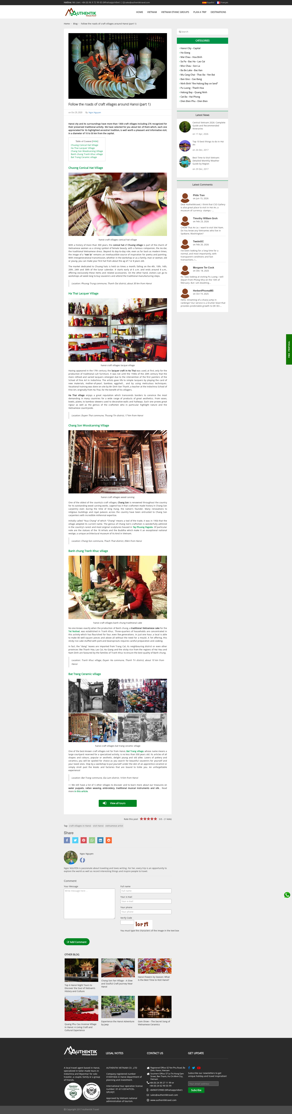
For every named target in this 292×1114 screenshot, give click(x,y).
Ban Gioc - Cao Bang (191, 79)
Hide (95, 141)
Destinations (218, 12)
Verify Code (126, 917)
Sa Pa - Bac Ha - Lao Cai (193, 61)
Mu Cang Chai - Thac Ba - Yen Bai (198, 74)
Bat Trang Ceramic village (84, 157)
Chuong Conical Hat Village (84, 145)
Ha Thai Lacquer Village (83, 148)
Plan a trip (199, 12)
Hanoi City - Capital (190, 48)
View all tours (117, 803)
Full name (125, 886)
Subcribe (196, 1090)
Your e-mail (126, 896)
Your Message (71, 886)
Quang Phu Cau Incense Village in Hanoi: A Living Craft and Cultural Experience (80, 1027)
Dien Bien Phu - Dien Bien (194, 101)
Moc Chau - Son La (190, 65)
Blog (75, 23)
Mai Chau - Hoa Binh (191, 56)
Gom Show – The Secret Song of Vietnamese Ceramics (154, 1023)
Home (139, 12)
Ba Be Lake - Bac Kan (191, 70)
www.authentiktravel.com (163, 1100)
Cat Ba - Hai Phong (190, 96)
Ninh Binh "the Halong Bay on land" (199, 83)
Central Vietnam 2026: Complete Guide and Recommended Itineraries (209, 125)
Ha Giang (185, 52)
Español (210, 2)
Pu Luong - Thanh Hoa (192, 87)
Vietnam (152, 12)
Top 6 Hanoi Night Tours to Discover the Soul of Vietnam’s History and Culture (80, 988)
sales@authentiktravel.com (137, 2)
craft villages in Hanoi (80, 825)
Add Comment (78, 942)
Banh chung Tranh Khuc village (87, 154)
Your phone (126, 907)
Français (224, 2)
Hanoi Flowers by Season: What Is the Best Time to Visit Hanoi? (154, 978)
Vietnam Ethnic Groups (175, 12)
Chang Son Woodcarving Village (87, 151)
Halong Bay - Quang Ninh (194, 92)
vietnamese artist (114, 825)
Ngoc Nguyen (95, 112)
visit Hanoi (98, 825)
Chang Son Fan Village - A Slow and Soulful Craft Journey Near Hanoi (117, 983)
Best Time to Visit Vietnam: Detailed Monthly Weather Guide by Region (206, 160)
